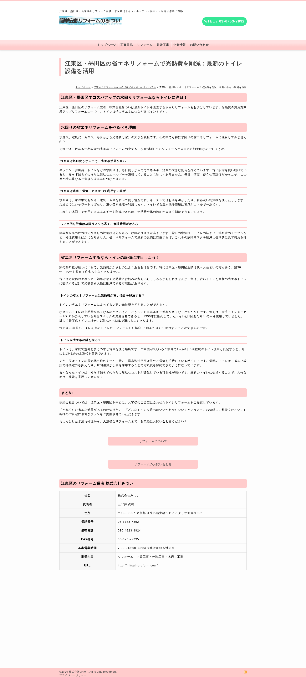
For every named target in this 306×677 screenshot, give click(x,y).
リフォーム (145, 44)
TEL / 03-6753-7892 (226, 21)
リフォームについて (153, 441)
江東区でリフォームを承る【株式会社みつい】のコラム (125, 87)
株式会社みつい (78, 671)
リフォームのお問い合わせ (153, 464)
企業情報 (179, 44)
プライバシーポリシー (72, 675)
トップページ (106, 44)
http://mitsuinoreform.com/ (138, 565)
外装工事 (163, 44)
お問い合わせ (199, 44)
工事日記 (126, 44)
